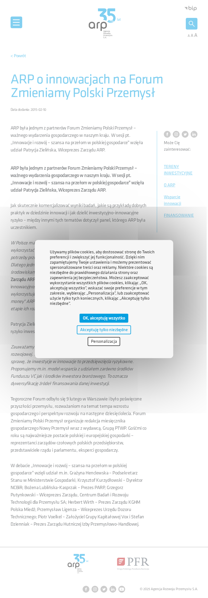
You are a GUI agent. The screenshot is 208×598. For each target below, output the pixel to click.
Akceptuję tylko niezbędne (104, 329)
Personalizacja (104, 341)
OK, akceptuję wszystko (104, 318)
